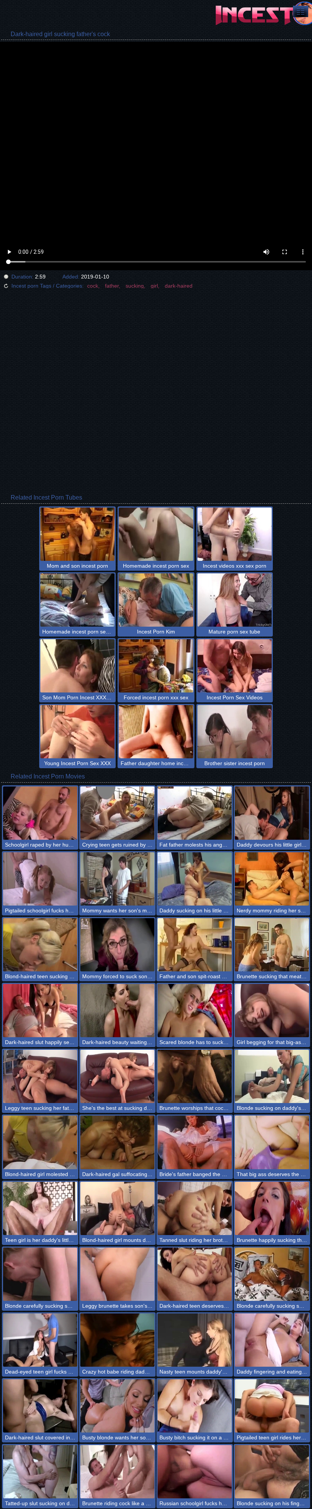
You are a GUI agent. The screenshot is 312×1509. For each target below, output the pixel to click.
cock (92, 286)
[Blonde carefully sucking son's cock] (272, 1274)
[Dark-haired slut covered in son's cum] (40, 1406)
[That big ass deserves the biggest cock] (272, 1142)
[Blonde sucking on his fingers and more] (272, 1471)
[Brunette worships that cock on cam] (195, 1076)
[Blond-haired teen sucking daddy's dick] (40, 944)
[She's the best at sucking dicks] (117, 1076)
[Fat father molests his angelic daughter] (195, 813)
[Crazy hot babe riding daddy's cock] (117, 1340)
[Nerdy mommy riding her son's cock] (272, 879)
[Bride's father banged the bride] (195, 1142)
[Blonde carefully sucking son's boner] (40, 1274)
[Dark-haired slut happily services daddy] (40, 1010)
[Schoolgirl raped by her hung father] (40, 813)
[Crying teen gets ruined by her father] (117, 813)
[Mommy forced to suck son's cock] (117, 944)
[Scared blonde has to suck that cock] (195, 1010)
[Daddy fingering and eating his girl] (272, 1340)
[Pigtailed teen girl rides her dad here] (272, 1406)
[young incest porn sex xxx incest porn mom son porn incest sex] (300, 11)
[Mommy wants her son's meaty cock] (117, 879)
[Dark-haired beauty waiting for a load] (117, 1010)
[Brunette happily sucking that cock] (272, 1208)
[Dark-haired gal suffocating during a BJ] (117, 1142)
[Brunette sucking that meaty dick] (272, 944)
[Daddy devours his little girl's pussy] (272, 813)
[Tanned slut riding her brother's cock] (195, 1208)
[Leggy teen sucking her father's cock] (40, 1076)
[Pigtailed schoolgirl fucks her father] (40, 879)
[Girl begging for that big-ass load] (272, 1010)
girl (154, 286)
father (112, 286)
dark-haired (179, 286)
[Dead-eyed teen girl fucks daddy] (40, 1340)
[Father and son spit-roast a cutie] (195, 944)
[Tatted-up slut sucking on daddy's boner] (40, 1471)
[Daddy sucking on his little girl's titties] (195, 879)
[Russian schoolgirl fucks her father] (195, 1471)
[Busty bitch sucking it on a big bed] (195, 1406)
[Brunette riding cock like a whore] (117, 1471)
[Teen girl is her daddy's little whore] (40, 1208)
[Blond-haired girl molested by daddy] (40, 1142)
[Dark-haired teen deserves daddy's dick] (195, 1274)
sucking (135, 286)
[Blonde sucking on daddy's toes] (272, 1076)
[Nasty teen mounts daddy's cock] (195, 1340)
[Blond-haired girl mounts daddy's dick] (117, 1208)
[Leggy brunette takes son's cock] (117, 1274)
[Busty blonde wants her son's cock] (117, 1406)
